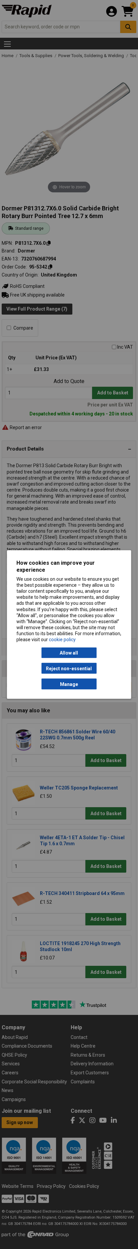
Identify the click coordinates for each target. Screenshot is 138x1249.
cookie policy (62, 639)
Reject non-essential (69, 668)
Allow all (69, 653)
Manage (69, 684)
